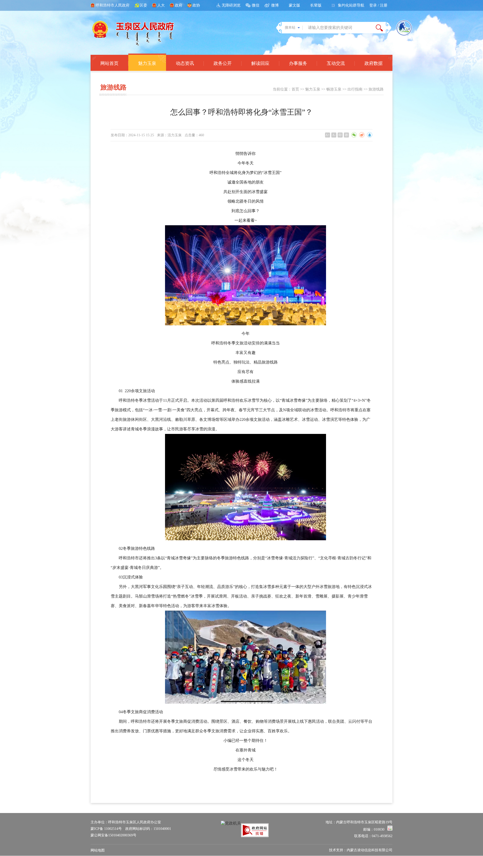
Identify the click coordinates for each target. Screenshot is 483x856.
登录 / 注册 (378, 5)
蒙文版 (294, 5)
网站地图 (98, 850)
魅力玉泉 (312, 89)
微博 (275, 5)
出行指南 (355, 89)
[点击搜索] (379, 27)
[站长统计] (389, 829)
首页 (295, 89)
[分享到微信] (354, 134)
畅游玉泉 (333, 89)
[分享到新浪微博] (362, 134)
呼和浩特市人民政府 (113, 5)
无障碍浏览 (231, 5)
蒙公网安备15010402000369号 (113, 835)
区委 (143, 5)
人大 (161, 5)
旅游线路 (376, 89)
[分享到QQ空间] (369, 134)
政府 (178, 5)
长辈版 (315, 5)
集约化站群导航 (351, 5)
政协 (196, 5)
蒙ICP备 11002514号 (106, 829)
